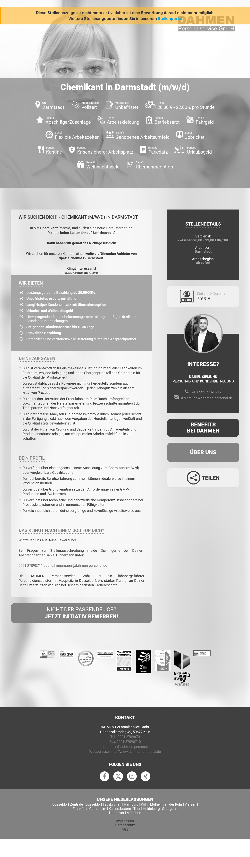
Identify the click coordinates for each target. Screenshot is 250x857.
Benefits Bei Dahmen (203, 427)
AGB (125, 829)
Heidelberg (151, 809)
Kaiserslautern (120, 809)
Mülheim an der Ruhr (166, 804)
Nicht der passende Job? (81, 613)
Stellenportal (170, 18)
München (134, 813)
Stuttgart (169, 809)
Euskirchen (112, 804)
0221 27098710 (129, 742)
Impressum (125, 821)
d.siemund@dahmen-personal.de (207, 398)
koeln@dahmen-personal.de (131, 747)
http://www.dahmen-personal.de (135, 752)
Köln (144, 804)
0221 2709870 (129, 737)
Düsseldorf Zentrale (67, 804)
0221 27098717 (209, 392)
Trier (136, 809)
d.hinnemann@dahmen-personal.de (79, 565)
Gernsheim (97, 809)
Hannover (116, 813)
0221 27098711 (31, 565)
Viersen (190, 804)
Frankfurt (80, 809)
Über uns (203, 452)
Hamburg (131, 804)
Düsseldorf (93, 804)
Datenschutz (125, 825)
